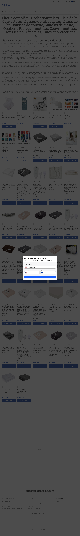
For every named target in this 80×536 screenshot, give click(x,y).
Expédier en (29, 264)
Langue (28, 270)
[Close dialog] (56, 257)
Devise (44, 270)
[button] (40, 267)
